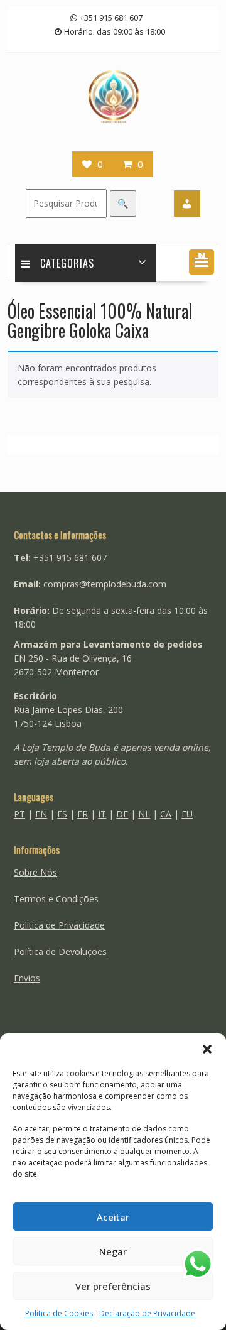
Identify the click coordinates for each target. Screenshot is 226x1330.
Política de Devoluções (60, 951)
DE (122, 814)
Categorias (67, 263)
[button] (207, 1049)
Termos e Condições (56, 899)
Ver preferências (113, 1286)
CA (165, 814)
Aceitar (113, 1217)
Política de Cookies (59, 1313)
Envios (27, 978)
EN (41, 814)
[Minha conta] (187, 203)
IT (102, 814)
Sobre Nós (35, 872)
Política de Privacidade (59, 925)
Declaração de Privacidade (147, 1313)
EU (187, 814)
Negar (113, 1251)
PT (19, 814)
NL (144, 814)
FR (82, 814)
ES (62, 814)
